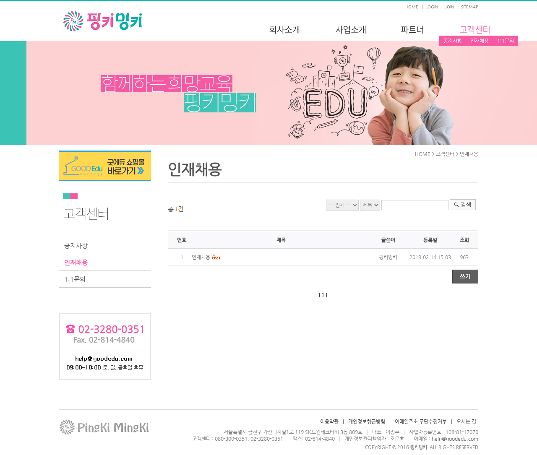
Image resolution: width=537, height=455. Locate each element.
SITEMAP (469, 7)
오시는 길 (466, 421)
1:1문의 (505, 41)
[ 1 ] (323, 295)
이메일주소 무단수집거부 (421, 421)
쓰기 (465, 276)
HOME (411, 7)
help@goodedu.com (455, 439)
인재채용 (479, 41)
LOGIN (431, 7)
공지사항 (452, 41)
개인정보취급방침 (366, 421)
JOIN (449, 7)
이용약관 (329, 421)
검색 (466, 204)
